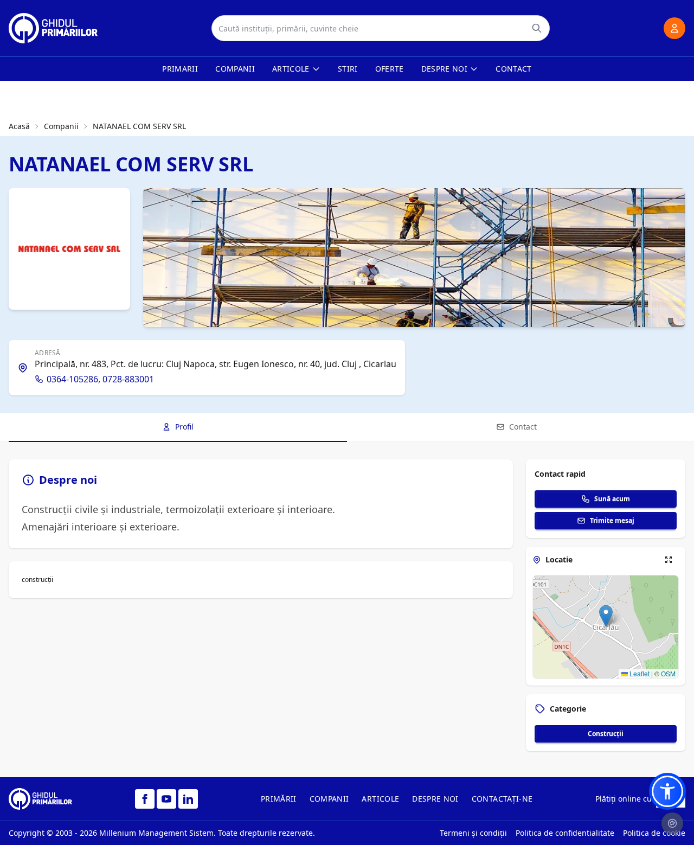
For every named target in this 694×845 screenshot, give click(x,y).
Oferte (389, 68)
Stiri (348, 68)
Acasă (19, 126)
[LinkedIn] (188, 799)
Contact (513, 68)
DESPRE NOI (435, 798)
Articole (291, 68)
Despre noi (444, 68)
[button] (606, 616)
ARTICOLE (380, 798)
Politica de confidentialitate (565, 833)
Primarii (180, 68)
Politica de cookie (654, 833)
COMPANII (329, 798)
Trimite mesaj (612, 520)
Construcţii (606, 733)
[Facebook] (145, 799)
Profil (184, 426)
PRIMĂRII (279, 798)
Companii (235, 68)
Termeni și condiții (473, 833)
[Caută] (537, 28)
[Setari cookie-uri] (672, 823)
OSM (668, 673)
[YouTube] (166, 799)
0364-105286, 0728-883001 (100, 379)
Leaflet (639, 673)
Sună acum (612, 498)
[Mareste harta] (668, 559)
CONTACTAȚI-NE (502, 798)
